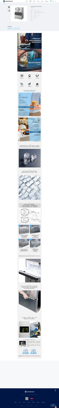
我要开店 (24, 402)
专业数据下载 (43, 402)
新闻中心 (29, 402)
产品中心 (20, 402)
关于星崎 (15, 402)
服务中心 (33, 402)
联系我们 (38, 402)
